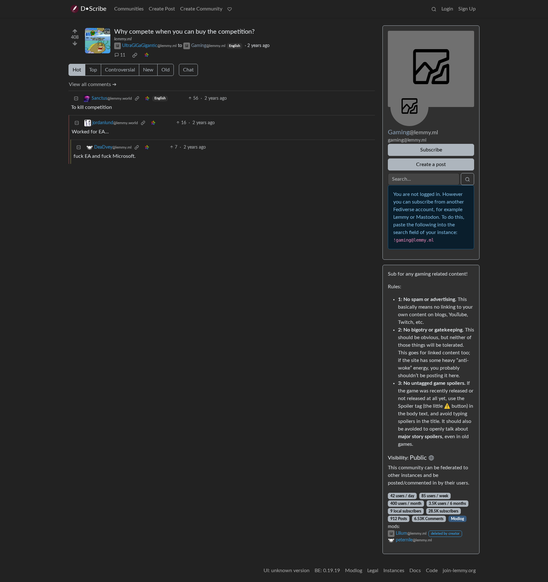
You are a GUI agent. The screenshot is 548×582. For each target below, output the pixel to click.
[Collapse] (76, 99)
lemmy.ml (123, 39)
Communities (129, 8)
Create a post (431, 164)
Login (447, 8)
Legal (372, 570)
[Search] (434, 9)
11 (122, 55)
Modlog (457, 519)
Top (93, 69)
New (148, 69)
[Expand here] (97, 40)
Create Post (162, 8)
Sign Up (467, 8)
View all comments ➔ (92, 84)
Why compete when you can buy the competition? (184, 32)
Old (165, 69)
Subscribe (431, 149)
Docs (415, 570)
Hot (77, 69)
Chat (188, 69)
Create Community (201, 8)
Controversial (120, 69)
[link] (134, 55)
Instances (393, 570)
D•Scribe (94, 9)
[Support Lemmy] (229, 9)
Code (432, 570)
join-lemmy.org (459, 570)
